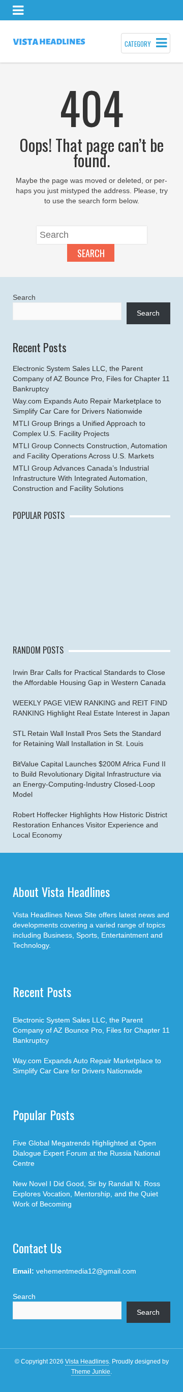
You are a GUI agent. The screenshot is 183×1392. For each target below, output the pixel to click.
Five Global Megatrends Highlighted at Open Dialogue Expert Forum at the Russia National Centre (86, 1153)
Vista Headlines (87, 1361)
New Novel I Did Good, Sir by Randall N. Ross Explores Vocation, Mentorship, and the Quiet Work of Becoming (86, 1194)
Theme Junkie (90, 1371)
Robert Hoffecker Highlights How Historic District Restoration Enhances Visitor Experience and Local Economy (90, 825)
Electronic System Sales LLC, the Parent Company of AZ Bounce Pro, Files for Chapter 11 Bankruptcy (91, 378)
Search (91, 253)
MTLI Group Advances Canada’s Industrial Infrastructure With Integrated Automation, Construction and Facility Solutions (81, 478)
